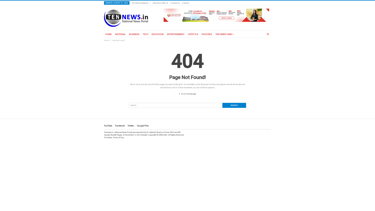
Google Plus (143, 126)
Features (207, 34)
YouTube (108, 126)
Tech (145, 34)
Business (134, 34)
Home (108, 34)
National (120, 34)
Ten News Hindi (223, 34)
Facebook (120, 126)
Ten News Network (140, 3)
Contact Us (175, 3)
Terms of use (118, 137)
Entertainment (175, 34)
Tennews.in (108, 132)
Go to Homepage (188, 93)
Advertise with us (160, 3)
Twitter (131, 126)
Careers (185, 3)
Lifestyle (193, 34)
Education (158, 34)
